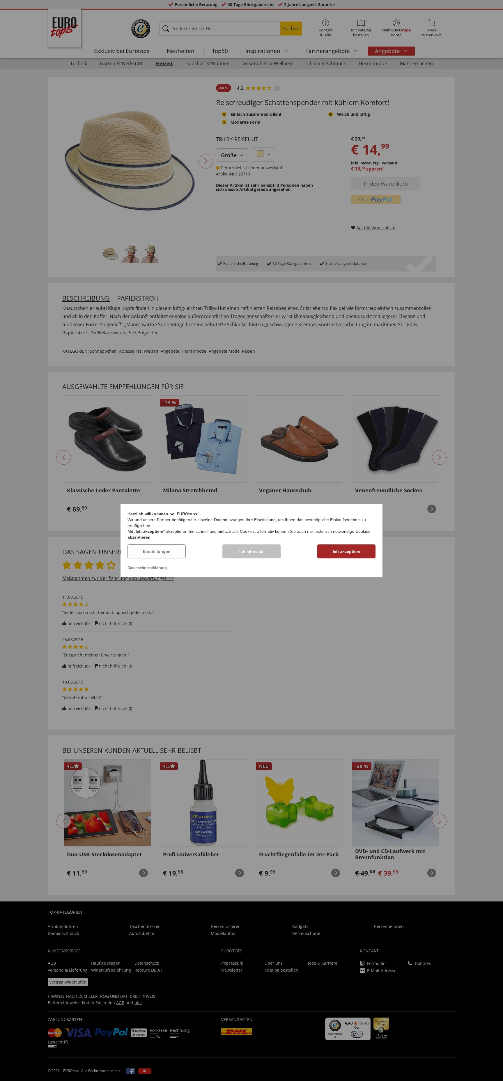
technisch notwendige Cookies (342, 531)
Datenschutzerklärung (147, 568)
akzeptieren (138, 537)
